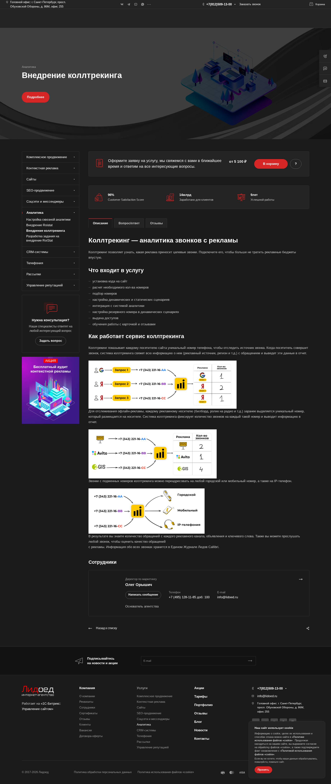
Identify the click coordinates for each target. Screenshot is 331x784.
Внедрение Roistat (39, 225)
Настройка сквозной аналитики (48, 219)
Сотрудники (87, 707)
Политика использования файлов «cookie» (166, 772)
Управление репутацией (44, 285)
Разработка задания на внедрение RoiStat (42, 238)
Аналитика (34, 212)
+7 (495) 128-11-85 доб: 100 (189, 597)
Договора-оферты (91, 736)
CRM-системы (37, 252)
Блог (198, 722)
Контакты (201, 738)
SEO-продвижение (40, 190)
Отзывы (156, 223)
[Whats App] (142, 4)
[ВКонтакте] (122, 4)
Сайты (31, 179)
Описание (100, 223)
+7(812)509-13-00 (219, 4)
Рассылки (33, 274)
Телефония (34, 263)
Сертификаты (88, 713)
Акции (199, 688)
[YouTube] (136, 4)
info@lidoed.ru (227, 597)
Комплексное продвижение (46, 157)
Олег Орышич (138, 585)
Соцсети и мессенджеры (45, 201)
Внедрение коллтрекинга (45, 230)
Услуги (142, 688)
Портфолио (203, 705)
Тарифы (200, 696)
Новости (200, 730)
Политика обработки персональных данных (103, 772)
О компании (87, 696)
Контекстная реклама (42, 168)
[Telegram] (129, 4)
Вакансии (85, 730)
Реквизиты (86, 701)
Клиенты (85, 724)
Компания (87, 688)
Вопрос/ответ (129, 223)
